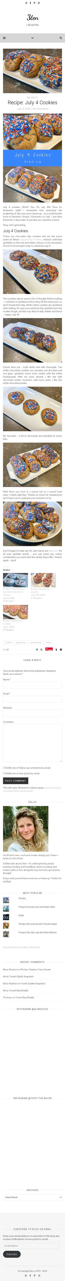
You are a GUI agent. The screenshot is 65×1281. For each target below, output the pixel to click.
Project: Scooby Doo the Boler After (37, 906)
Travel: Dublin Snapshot (21, 976)
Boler (21, 915)
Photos (22, 898)
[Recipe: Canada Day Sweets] (43, 580)
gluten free (21, 642)
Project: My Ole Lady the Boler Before (38, 932)
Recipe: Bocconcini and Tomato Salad (38, 923)
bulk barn (53, 550)
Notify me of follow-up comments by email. (27, 767)
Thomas (7, 997)
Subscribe (11, 1254)
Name (7, 679)
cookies (8, 642)
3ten (32, 17)
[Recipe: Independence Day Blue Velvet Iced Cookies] (15, 580)
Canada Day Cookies (31, 239)
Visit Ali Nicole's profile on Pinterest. (21, 947)
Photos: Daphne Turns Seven (36, 969)
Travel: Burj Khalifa (18, 990)
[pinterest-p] (35, 3)
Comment (8, 721)
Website (7, 707)
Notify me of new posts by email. (22, 773)
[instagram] (26, 3)
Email (6, 693)
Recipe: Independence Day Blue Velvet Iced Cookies (14, 591)
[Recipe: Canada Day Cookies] (15, 612)
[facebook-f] (30, 3)
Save (50, 650)
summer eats (35, 642)
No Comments (40, 108)
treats (48, 642)
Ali (7, 649)
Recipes (32, 97)
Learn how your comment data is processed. (32, 789)
